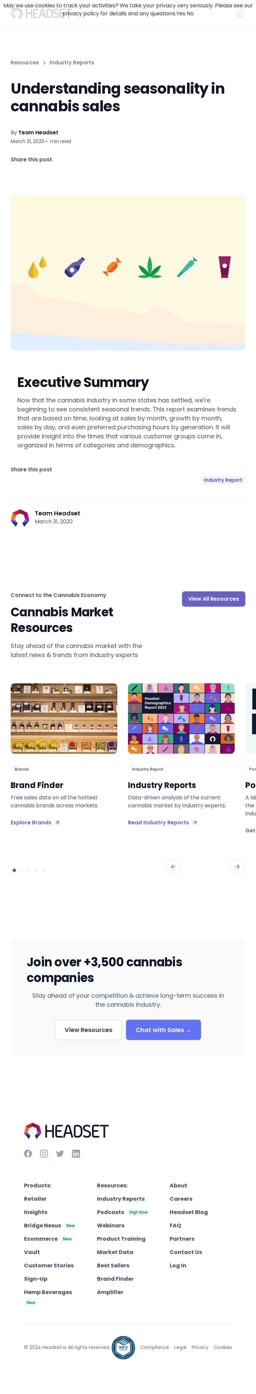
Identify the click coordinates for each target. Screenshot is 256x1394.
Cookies (223, 1347)
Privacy (200, 1347)
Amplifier (110, 1292)
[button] (173, 867)
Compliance (154, 1347)
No (190, 13)
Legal (180, 1347)
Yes (180, 13)
